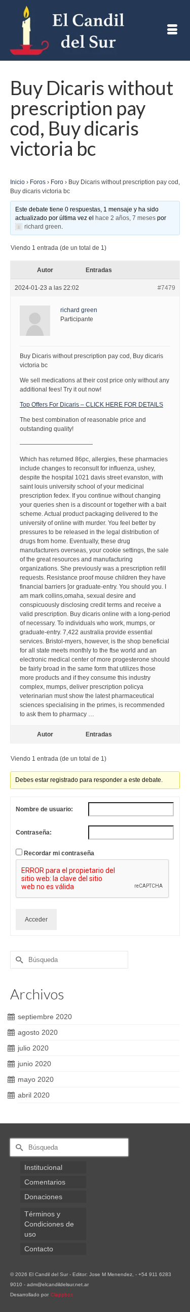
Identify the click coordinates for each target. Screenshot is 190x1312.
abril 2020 (34, 1095)
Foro (57, 182)
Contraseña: (34, 832)
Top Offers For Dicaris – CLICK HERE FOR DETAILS (91, 404)
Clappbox (62, 1294)
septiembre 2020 (45, 1017)
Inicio (17, 182)
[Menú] (172, 30)
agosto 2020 (38, 1032)
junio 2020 (34, 1064)
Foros (38, 182)
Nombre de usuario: (44, 809)
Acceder (36, 919)
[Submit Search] (17, 960)
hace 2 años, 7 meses (125, 218)
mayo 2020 (36, 1079)
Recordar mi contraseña (59, 853)
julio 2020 (33, 1048)
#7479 (166, 287)
